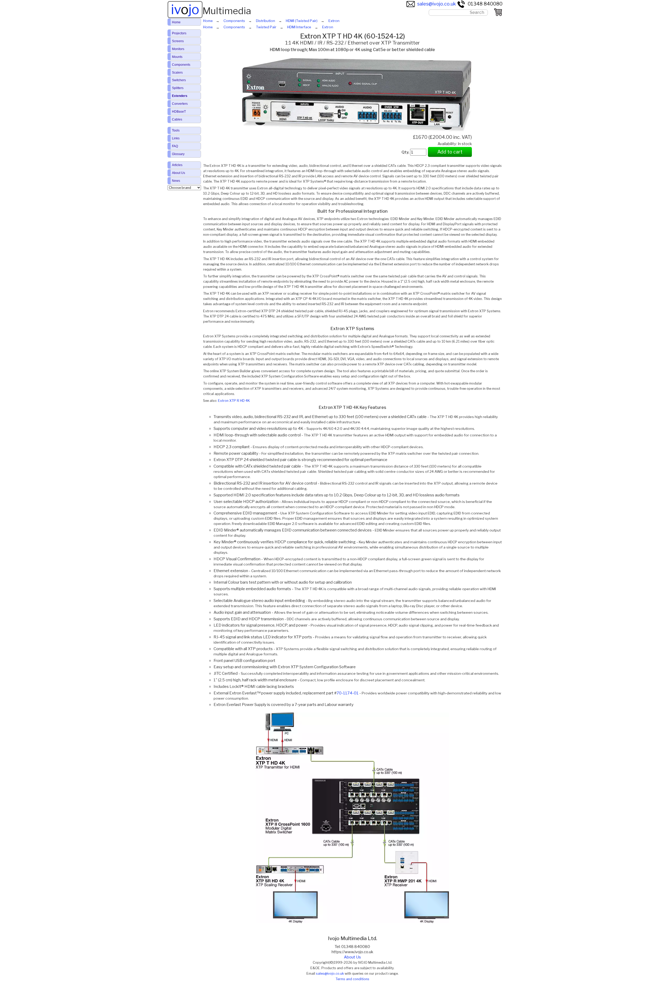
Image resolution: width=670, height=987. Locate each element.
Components (181, 65)
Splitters (177, 88)
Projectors (179, 33)
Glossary (178, 154)
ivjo (185, 9)
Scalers (177, 72)
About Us (352, 957)
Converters (180, 104)
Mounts (177, 57)
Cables (177, 119)
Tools (176, 130)
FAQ (175, 146)
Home (176, 22)
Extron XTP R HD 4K (234, 401)
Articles (177, 165)
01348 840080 (485, 4)
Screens (178, 41)
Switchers (179, 80)
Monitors (178, 49)
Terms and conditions (352, 979)
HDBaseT (179, 111)
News (176, 181)
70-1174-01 (348, 693)
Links (176, 138)
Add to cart (449, 152)
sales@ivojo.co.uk (436, 4)
